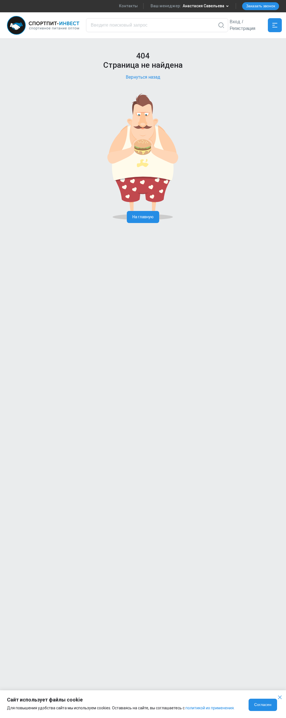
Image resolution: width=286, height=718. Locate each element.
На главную (143, 217)
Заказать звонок (260, 6)
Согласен (262, 704)
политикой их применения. (210, 708)
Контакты (128, 6)
